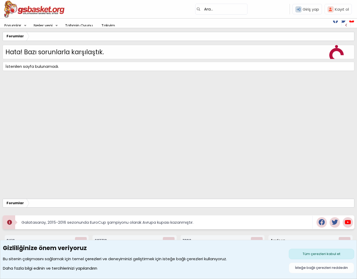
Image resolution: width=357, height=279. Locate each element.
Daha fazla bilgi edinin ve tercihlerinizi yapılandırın (50, 268)
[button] (25, 25)
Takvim (108, 25)
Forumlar (12, 25)
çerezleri (93, 259)
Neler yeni (43, 25)
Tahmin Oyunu (79, 25)
